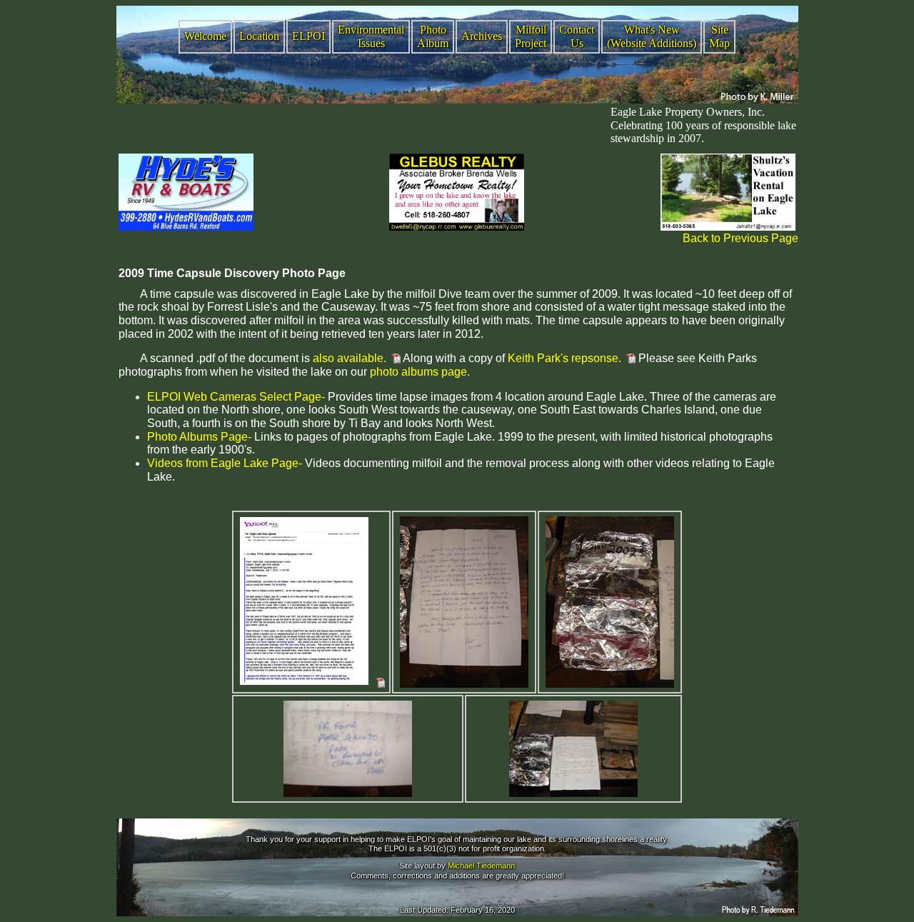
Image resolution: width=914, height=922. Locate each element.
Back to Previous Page (740, 238)
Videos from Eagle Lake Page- (224, 463)
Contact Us (576, 36)
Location (259, 36)
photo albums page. (420, 372)
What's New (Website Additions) (651, 36)
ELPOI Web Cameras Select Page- (236, 397)
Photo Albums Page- (199, 437)
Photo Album (432, 36)
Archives (481, 36)
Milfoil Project (530, 36)
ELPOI (308, 36)
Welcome (205, 36)
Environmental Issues (371, 36)
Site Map (719, 36)
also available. (349, 358)
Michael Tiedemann (481, 865)
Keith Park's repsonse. (563, 358)
